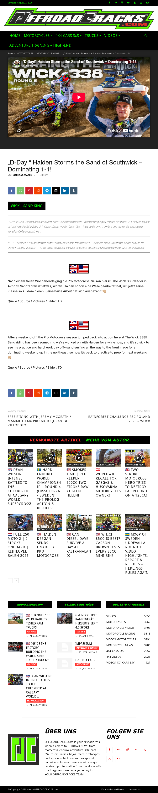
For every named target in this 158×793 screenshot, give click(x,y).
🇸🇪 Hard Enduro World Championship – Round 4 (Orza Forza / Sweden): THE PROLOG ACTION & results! (49, 489)
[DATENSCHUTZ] (64, 663)
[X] (141, 2)
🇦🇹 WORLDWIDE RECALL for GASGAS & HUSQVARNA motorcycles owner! (108, 482)
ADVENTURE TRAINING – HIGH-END (40, 45)
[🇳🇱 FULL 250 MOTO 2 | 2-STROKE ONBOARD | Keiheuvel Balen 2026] (20, 522)
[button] (145, 35)
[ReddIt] (38, 190)
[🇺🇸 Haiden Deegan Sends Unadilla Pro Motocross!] (49, 522)
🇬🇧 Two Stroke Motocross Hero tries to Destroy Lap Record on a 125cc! (136, 482)
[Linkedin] (65, 190)
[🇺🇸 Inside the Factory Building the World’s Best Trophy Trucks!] (15, 647)
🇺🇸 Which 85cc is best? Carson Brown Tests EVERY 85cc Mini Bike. (108, 545)
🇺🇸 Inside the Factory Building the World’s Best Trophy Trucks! (37, 652)
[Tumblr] (135, 2)
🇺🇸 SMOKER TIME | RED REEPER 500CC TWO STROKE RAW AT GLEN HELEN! (77, 482)
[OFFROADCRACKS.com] (79, 18)
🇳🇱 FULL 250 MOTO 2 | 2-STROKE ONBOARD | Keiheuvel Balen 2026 (18, 545)
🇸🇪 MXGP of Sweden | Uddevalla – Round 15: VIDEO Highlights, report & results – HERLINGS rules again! (137, 553)
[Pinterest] (29, 190)
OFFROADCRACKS (22, 175)
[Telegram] (47, 190)
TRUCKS (91, 35)
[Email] (56, 190)
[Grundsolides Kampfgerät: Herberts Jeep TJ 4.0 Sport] (64, 618)
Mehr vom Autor (107, 440)
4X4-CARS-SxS (67, 35)
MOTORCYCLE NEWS (48, 53)
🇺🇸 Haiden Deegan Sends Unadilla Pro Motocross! (48, 545)
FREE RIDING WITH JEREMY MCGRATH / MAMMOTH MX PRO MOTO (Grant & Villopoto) (39, 421)
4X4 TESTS (80, 632)
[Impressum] (64, 647)
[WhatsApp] (20, 190)
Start (10, 53)
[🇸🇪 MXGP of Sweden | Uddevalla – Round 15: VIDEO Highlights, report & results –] (137, 522)
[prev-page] (10, 580)
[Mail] (128, 2)
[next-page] (16, 580)
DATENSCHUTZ (85, 660)
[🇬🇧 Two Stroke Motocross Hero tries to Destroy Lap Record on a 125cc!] (137, 458)
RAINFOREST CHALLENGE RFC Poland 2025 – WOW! (119, 419)
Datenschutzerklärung (113, 789)
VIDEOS (110, 35)
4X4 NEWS (72, 529)
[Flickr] (115, 2)
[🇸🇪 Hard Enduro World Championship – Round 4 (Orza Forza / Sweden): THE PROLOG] (49, 458)
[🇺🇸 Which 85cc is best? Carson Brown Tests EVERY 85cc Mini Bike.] (108, 522)
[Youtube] (147, 2)
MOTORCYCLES (37, 35)
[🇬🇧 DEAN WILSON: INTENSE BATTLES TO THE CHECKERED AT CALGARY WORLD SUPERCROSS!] (20, 458)
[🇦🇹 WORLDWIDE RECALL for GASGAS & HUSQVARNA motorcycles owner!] (108, 458)
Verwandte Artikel (55, 440)
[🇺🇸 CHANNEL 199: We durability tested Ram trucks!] (15, 618)
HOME (14, 35)
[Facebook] (109, 2)
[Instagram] (122, 2)
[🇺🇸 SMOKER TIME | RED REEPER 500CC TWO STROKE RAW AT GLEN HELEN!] (79, 458)
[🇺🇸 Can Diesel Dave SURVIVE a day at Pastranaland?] (79, 522)
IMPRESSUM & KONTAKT (86, 648)
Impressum (83, 644)
